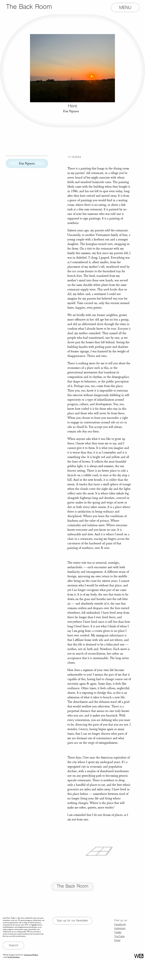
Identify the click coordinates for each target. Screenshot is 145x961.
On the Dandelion (13, 957)
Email (117, 940)
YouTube (119, 936)
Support (13, 945)
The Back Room (72, 886)
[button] (125, 7)
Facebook (120, 924)
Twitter (117, 932)
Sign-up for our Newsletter (72, 921)
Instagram (119, 928)
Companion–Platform (31, 954)
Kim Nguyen (27, 163)
